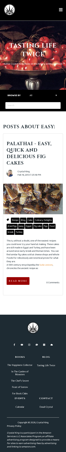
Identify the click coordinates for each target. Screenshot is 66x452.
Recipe (15, 220)
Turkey (19, 232)
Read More (18, 280)
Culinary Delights (43, 220)
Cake (30, 220)
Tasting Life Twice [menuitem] (46, 365)
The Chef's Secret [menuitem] (20, 380)
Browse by (14, 95)
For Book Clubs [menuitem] (20, 393)
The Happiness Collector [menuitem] (19, 365)
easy (21, 226)
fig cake (38, 226)
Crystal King (23, 171)
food (52, 226)
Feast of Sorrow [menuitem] (20, 387)
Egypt (29, 226)
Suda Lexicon (46, 265)
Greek (11, 232)
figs (46, 226)
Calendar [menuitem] (20, 406)
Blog (23, 220)
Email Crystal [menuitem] (46, 406)
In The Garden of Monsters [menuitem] (19, 373)
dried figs (12, 226)
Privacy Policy (14, 426)
